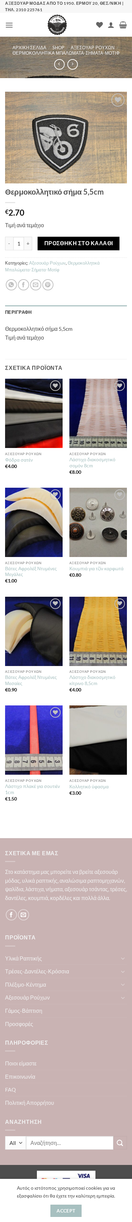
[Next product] (59, 64)
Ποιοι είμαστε (21, 1063)
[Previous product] (72, 64)
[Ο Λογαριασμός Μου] (111, 24)
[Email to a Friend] (35, 284)
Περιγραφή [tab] (18, 312)
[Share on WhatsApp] (11, 284)
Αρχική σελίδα (29, 47)
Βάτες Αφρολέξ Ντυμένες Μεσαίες (31, 680)
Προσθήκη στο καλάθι (78, 243)
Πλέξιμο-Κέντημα (25, 984)
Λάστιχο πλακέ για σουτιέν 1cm (32, 789)
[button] (9, 25)
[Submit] (120, 1142)
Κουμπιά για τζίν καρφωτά (96, 568)
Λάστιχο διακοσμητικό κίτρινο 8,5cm (92, 680)
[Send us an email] (23, 914)
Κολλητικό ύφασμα (89, 786)
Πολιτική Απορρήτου (29, 1102)
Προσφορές (19, 1024)
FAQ (10, 1089)
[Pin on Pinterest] (47, 284)
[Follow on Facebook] (11, 914)
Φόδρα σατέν (19, 460)
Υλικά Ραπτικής (23, 958)
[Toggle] (123, 958)
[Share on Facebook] (23, 284)
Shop (58, 47)
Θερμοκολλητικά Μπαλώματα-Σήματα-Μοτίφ (66, 53)
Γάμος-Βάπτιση (23, 1010)
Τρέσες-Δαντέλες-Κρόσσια (37, 971)
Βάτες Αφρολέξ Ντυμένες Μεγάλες (31, 571)
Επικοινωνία (20, 1076)
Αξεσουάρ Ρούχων (92, 47)
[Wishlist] (99, 24)
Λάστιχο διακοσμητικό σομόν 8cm (92, 462)
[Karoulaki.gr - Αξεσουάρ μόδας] (57, 25)
